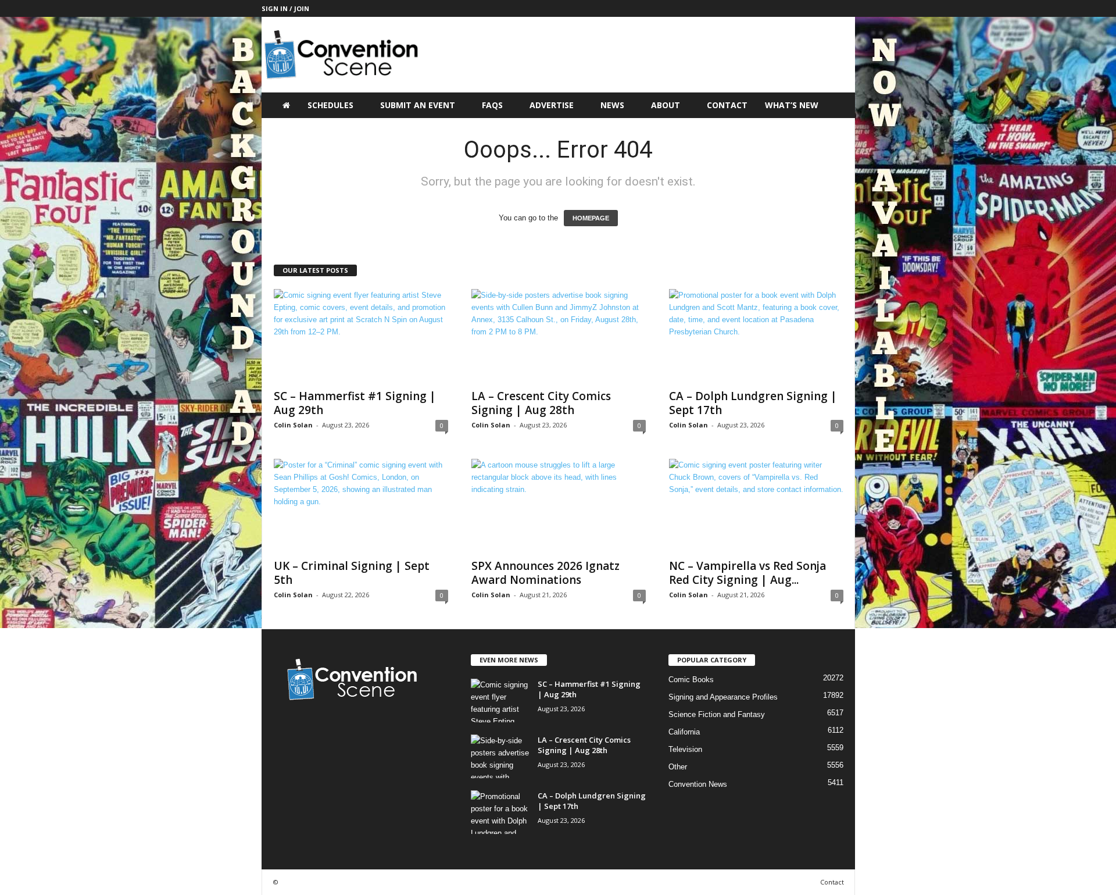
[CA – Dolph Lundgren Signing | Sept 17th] (756, 335)
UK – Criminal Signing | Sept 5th (352, 572)
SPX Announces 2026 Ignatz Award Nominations (545, 572)
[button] (837, 105)
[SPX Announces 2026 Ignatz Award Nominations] (558, 505)
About (665, 104)
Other (677, 766)
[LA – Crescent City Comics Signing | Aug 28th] (558, 335)
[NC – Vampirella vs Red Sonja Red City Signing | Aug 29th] (756, 505)
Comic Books (691, 679)
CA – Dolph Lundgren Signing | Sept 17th (753, 403)
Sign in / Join (285, 8)
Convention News (697, 784)
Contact (727, 104)
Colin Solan (293, 424)
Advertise (552, 104)
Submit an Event (417, 104)
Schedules (330, 104)
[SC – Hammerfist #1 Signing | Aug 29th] (361, 335)
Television (685, 749)
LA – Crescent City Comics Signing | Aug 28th (541, 403)
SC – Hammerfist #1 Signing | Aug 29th (355, 403)
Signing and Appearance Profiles (723, 697)
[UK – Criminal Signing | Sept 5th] (361, 505)
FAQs (492, 104)
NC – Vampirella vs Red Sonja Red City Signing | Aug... (747, 572)
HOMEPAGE (591, 218)
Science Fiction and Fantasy (716, 714)
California (684, 732)
